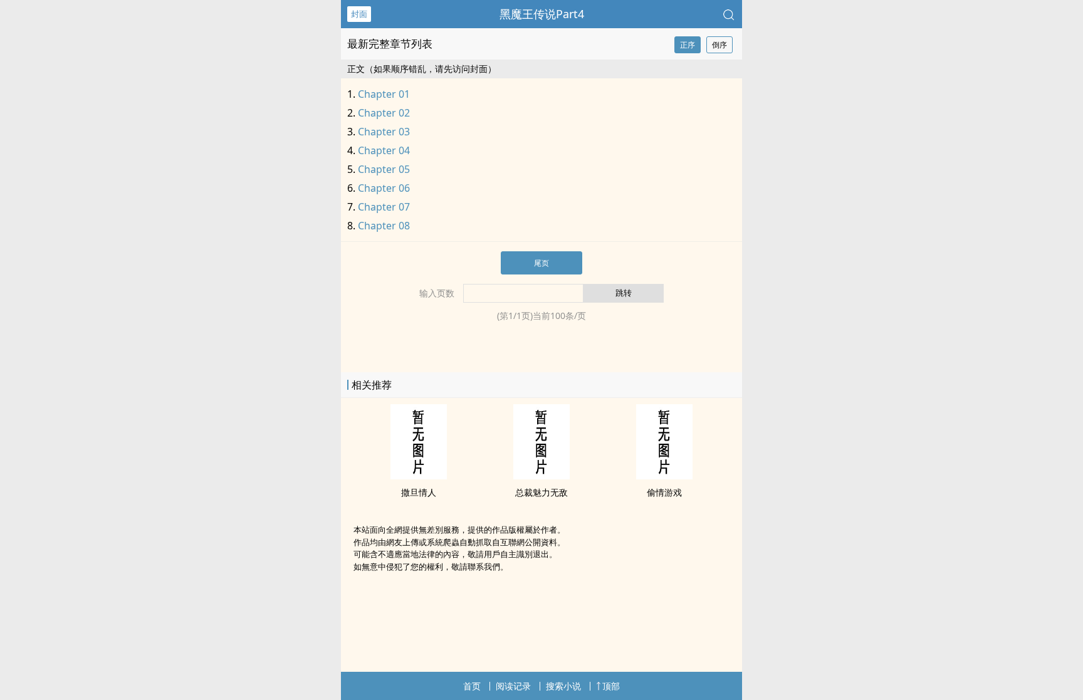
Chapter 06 (384, 188)
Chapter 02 (384, 113)
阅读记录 (513, 686)
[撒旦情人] (418, 476)
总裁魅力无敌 (541, 492)
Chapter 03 (384, 131)
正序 (687, 44)
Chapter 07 (384, 207)
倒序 (719, 44)
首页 (472, 686)
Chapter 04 (384, 150)
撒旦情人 (418, 492)
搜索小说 (563, 686)
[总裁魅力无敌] (541, 476)
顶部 (611, 686)
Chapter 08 (384, 225)
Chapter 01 (384, 94)
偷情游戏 (664, 492)
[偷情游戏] (664, 476)
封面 (359, 13)
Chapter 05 (384, 169)
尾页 (541, 263)
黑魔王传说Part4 (542, 13)
